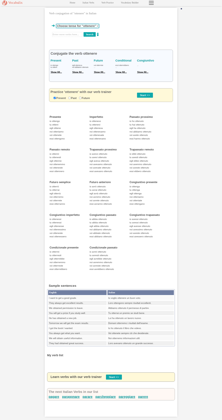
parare (87, 396)
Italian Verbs (88, 3)
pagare (54, 396)
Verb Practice (107, 3)
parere (143, 396)
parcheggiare (105, 396)
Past (74, 98)
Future (86, 98)
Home (72, 3)
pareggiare (127, 396)
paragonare (71, 396)
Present (61, 98)
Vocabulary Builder (130, 3)
